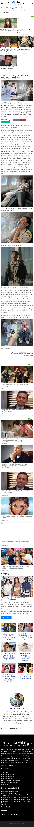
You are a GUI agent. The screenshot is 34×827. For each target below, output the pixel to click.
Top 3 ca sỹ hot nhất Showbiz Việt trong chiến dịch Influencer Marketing (25, 657)
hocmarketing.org (18, 823)
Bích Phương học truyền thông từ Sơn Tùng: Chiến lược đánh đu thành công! (9, 678)
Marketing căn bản (7, 774)
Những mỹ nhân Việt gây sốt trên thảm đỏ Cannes (25, 676)
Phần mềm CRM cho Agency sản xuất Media (16, 799)
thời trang (23, 120)
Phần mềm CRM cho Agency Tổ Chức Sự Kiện (16, 797)
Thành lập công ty (7, 807)
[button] (12, 765)
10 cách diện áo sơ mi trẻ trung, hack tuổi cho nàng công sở (25, 636)
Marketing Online (6, 778)
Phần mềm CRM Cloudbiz (9, 792)
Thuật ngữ (4, 772)
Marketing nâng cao (7, 776)
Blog (11, 8)
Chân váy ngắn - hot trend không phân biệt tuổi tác (15, 599)
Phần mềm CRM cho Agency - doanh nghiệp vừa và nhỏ (16, 794)
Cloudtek (4, 805)
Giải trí (17, 8)
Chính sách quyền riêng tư (10, 782)
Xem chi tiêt (6, 617)
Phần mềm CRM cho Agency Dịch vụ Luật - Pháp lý (15, 802)
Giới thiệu (4, 784)
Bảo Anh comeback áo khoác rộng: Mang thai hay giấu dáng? (8, 636)
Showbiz (24, 8)
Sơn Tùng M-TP (6, 122)
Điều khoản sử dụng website (10, 780)
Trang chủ (4, 8)
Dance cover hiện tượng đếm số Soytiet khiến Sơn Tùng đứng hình (9, 656)
